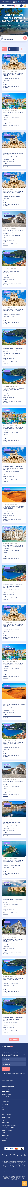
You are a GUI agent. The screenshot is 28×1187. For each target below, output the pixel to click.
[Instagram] (14, 1155)
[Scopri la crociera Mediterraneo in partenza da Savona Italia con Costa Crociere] (14, 268)
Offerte (19, 28)
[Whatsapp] (3, 1155)
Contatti (4, 1140)
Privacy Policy (5, 1122)
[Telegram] (6, 1155)
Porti (25, 28)
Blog (3, 1109)
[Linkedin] (25, 1155)
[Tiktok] (18, 1155)
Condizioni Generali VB (8, 1127)
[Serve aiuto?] (24, 1183)
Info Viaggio (5, 1138)
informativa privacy (20, 1073)
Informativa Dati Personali (9, 1125)
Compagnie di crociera (8, 1086)
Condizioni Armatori (7, 1130)
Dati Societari (5, 1132)
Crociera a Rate (6, 1117)
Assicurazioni (5, 1135)
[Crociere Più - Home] (12, 6)
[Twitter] (21, 1155)
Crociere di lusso (6, 1094)
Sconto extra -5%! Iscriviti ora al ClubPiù (12, 87)
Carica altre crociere (14, 1039)
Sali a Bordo (5, 1104)
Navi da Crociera (6, 1096)
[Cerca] (25, 38)
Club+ (3, 1107)
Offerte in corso (6, 1091)
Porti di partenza (6, 1089)
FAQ (3, 1120)
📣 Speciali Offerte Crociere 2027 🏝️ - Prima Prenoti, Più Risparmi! (14, 2)
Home (3, 28)
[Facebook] (10, 1155)
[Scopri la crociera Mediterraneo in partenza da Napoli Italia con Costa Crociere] (14, 229)
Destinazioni (11, 28)
